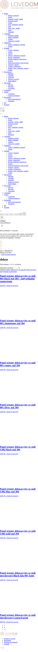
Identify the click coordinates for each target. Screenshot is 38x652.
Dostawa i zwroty (9, 638)
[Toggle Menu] (1, 113)
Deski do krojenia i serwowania (18, 63)
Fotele (10, 17)
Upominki (7, 90)
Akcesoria (11, 88)
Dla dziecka (8, 72)
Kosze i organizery (14, 57)
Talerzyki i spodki (14, 41)
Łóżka (10, 23)
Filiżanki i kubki (13, 35)
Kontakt (6, 105)
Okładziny (7, 43)
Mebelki (10, 74)
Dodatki (6, 48)
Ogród (10, 70)
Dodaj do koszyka (12, 286)
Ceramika (7, 34)
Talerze (10, 39)
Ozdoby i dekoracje (14, 66)
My (5, 103)
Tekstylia (11, 77)
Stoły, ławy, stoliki (14, 28)
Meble (6, 14)
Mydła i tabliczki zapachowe (17, 59)
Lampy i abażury (13, 50)
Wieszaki (11, 32)
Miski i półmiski (13, 37)
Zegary (10, 54)
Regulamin (7, 640)
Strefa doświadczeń (14, 99)
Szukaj (3, 221)
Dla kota (11, 86)
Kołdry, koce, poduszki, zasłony (18, 68)
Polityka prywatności (11, 642)
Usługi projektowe (14, 95)
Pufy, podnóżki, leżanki (15, 24)
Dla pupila (7, 83)
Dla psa (10, 85)
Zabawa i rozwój (13, 79)
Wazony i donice (13, 65)
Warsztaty (11, 101)
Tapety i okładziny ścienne (16, 45)
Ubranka (11, 75)
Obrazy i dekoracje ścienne (16, 55)
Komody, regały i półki (15, 19)
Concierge (11, 94)
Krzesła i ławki (13, 21)
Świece (10, 61)
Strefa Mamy (12, 81)
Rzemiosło (7, 97)
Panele (10, 46)
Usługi (6, 92)
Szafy (10, 30)
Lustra (10, 52)
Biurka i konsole (13, 15)
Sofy (9, 26)
